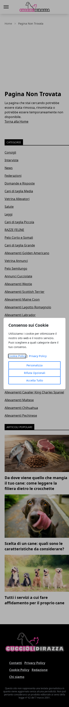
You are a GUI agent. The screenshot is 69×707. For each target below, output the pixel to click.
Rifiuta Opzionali (34, 373)
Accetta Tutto (34, 380)
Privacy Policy (38, 356)
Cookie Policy (17, 356)
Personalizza (34, 365)
